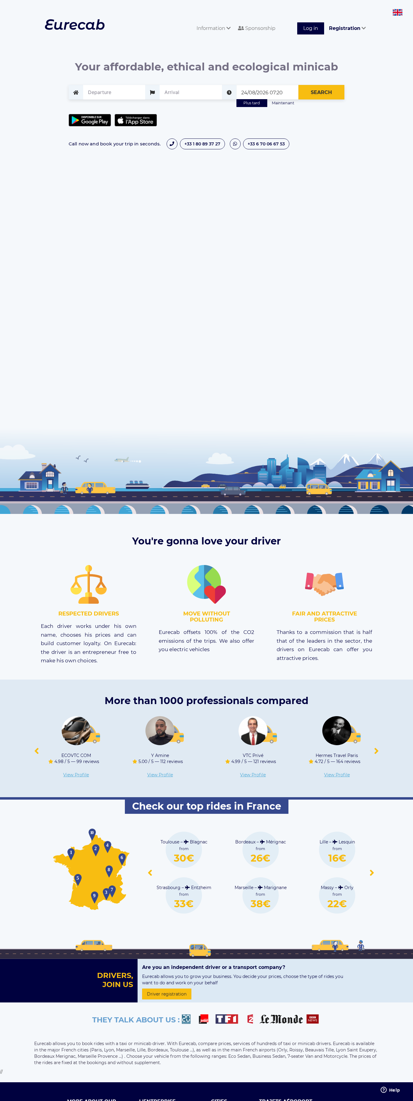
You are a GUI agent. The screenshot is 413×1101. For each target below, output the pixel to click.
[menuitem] (212, 21)
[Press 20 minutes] (189, 1019)
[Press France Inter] (206, 1019)
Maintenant (283, 103)
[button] (36, 751)
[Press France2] (251, 1019)
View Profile (76, 775)
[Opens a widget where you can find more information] (390, 1090)
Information (211, 28)
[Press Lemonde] (281, 1019)
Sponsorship (259, 28)
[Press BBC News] (313, 1019)
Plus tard (251, 103)
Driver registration (167, 994)
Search (321, 92)
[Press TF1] (230, 1019)
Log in (310, 28)
